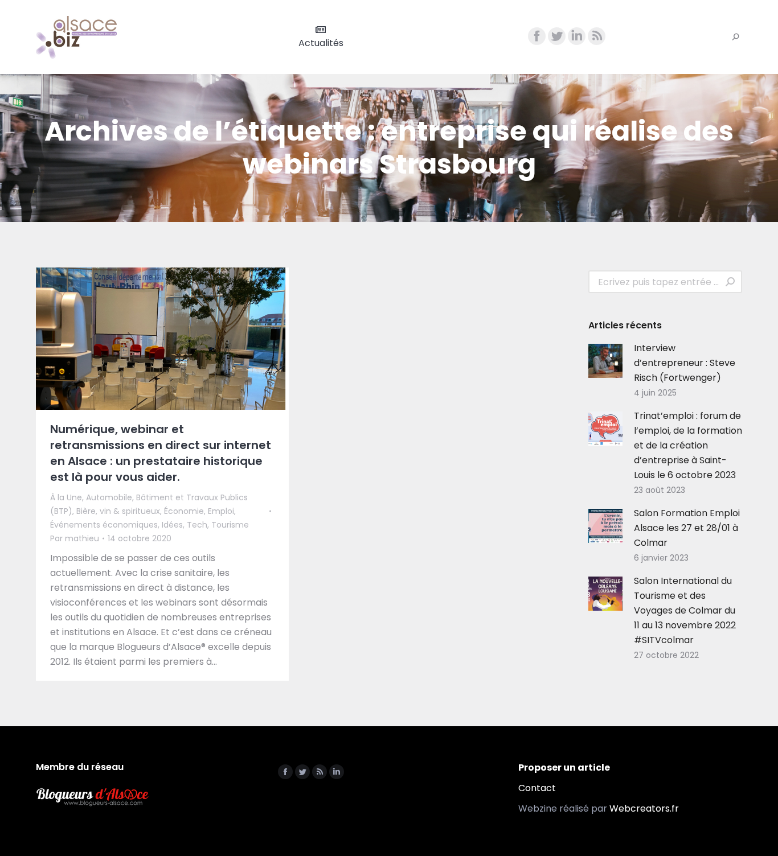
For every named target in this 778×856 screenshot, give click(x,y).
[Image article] (605, 361)
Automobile (109, 497)
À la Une (66, 497)
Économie (184, 511)
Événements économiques (104, 524)
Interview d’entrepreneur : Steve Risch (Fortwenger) (684, 362)
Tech (197, 524)
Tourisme (230, 524)
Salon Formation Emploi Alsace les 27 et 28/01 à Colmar (687, 528)
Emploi (221, 511)
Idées (172, 524)
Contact (537, 788)
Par (74, 538)
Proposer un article (564, 767)
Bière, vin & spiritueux (118, 511)
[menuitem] (320, 37)
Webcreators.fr (644, 808)
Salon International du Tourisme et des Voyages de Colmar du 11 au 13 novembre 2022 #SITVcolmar (685, 610)
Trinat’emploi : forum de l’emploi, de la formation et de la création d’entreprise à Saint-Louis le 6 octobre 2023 (688, 445)
